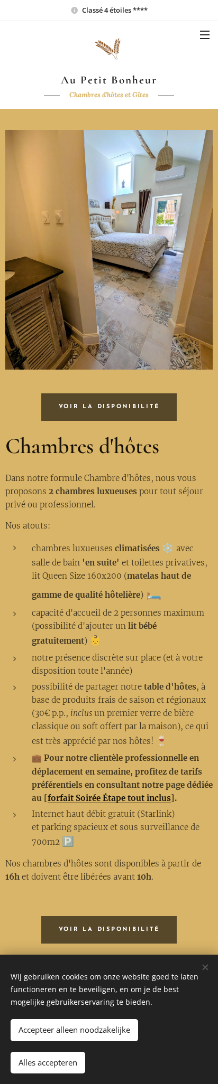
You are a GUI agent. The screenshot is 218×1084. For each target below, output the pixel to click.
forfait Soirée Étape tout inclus (109, 798)
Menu (204, 34)
